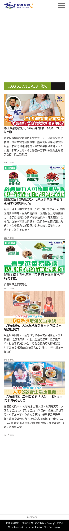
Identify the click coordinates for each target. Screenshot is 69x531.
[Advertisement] (34, 46)
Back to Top (33, 517)
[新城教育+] (19, 5)
